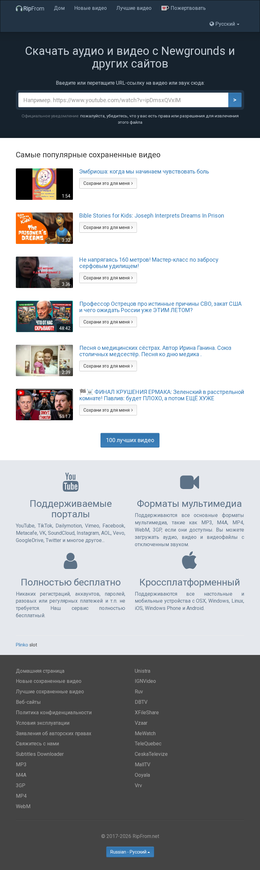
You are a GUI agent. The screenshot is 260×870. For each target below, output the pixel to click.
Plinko (22, 645)
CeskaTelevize (151, 754)
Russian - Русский (128, 851)
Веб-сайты (28, 702)
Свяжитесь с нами (37, 744)
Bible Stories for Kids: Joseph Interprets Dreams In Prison (151, 216)
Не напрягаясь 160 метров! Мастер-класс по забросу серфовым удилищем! (148, 263)
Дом (59, 8)
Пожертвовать (187, 8)
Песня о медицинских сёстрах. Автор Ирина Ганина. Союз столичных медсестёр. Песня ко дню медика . (155, 351)
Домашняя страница (40, 671)
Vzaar (141, 723)
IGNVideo (145, 681)
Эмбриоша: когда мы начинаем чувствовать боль (144, 171)
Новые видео (90, 8)
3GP (20, 785)
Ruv (139, 692)
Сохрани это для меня (106, 183)
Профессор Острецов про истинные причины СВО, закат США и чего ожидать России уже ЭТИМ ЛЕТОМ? (160, 307)
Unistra (142, 671)
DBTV (141, 702)
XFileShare (147, 713)
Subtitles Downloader (40, 754)
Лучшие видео (134, 8)
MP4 (21, 796)
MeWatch (145, 733)
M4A (21, 775)
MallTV (142, 765)
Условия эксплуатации (42, 723)
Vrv (138, 785)
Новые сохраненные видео (48, 681)
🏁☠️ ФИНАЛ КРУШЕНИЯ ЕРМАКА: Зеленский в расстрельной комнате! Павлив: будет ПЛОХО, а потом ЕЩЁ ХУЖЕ (161, 395)
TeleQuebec (148, 744)
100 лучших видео (130, 440)
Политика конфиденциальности (54, 713)
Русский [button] (225, 24)
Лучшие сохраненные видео (50, 692)
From (33, 8)
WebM (23, 806)
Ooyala (142, 775)
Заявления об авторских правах (53, 733)
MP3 (21, 765)
